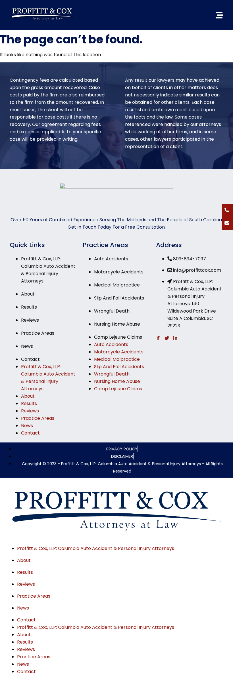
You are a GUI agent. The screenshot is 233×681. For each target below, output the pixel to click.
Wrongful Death (112, 311)
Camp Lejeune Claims (118, 337)
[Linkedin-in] (175, 338)
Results (29, 307)
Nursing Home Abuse (117, 324)
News (27, 346)
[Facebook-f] (158, 338)
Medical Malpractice (117, 285)
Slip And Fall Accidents (119, 298)
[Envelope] (226, 223)
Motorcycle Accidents (118, 272)
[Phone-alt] (226, 210)
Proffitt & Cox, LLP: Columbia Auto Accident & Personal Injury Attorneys (95, 548)
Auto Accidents (111, 259)
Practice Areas (37, 333)
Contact (30, 359)
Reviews (30, 320)
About (28, 294)
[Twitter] (167, 338)
